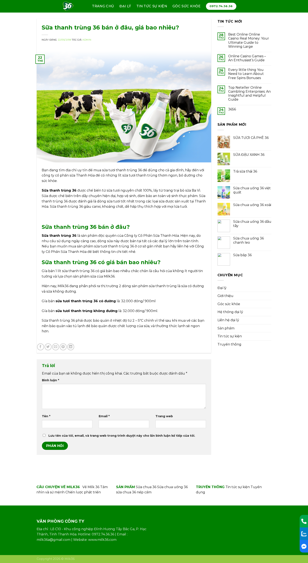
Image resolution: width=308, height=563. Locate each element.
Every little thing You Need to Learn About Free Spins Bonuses (246, 74)
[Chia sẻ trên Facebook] (40, 346)
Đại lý (125, 6)
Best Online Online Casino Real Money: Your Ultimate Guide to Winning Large (248, 40)
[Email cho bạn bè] (55, 346)
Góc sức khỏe (186, 6)
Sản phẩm (225, 328)
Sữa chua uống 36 (172, 487)
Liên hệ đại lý (228, 320)
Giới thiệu (225, 296)
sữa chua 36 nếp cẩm (133, 492)
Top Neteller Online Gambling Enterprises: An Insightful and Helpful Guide (249, 94)
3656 (232, 109)
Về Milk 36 (90, 487)
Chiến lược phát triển (83, 492)
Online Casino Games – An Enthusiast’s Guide (247, 58)
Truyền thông (229, 344)
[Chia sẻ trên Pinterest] (63, 346)
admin (86, 39)
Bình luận (50, 380)
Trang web (164, 416)
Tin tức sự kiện (151, 6)
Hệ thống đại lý (230, 312)
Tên (46, 416)
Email (104, 416)
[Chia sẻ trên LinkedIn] (70, 346)
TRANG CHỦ (103, 6)
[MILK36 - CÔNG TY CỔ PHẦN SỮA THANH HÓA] (70, 6)
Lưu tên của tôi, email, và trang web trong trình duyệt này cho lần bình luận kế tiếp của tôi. (121, 436)
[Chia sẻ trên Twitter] (48, 346)
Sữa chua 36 (146, 487)
